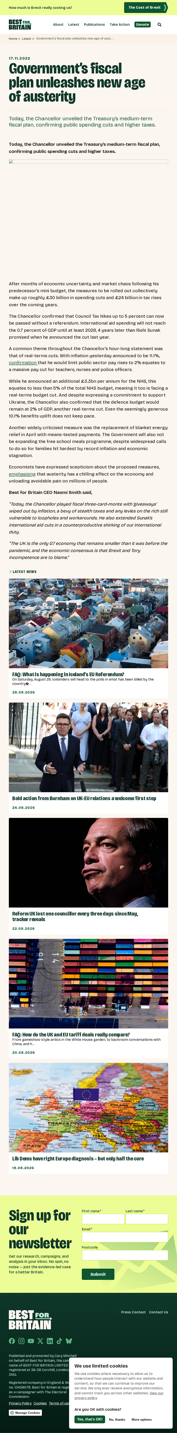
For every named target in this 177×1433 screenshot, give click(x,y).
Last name (135, 1211)
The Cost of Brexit (144, 7)
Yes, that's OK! (90, 1419)
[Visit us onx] (40, 1341)
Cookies (40, 1403)
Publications (94, 24)
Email (87, 1229)
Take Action (120, 24)
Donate (142, 24)
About (58, 24)
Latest (73, 24)
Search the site (159, 24)
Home (13, 39)
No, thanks (117, 1419)
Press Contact (133, 1312)
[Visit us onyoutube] (31, 1341)
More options (142, 1419)
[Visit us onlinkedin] (50, 1341)
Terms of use (59, 1403)
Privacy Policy (20, 1403)
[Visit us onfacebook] (12, 1341)
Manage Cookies (27, 1412)
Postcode (90, 1247)
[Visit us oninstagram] (21, 1341)
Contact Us (158, 1312)
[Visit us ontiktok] (59, 1341)
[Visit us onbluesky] (69, 1341)
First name (91, 1211)
